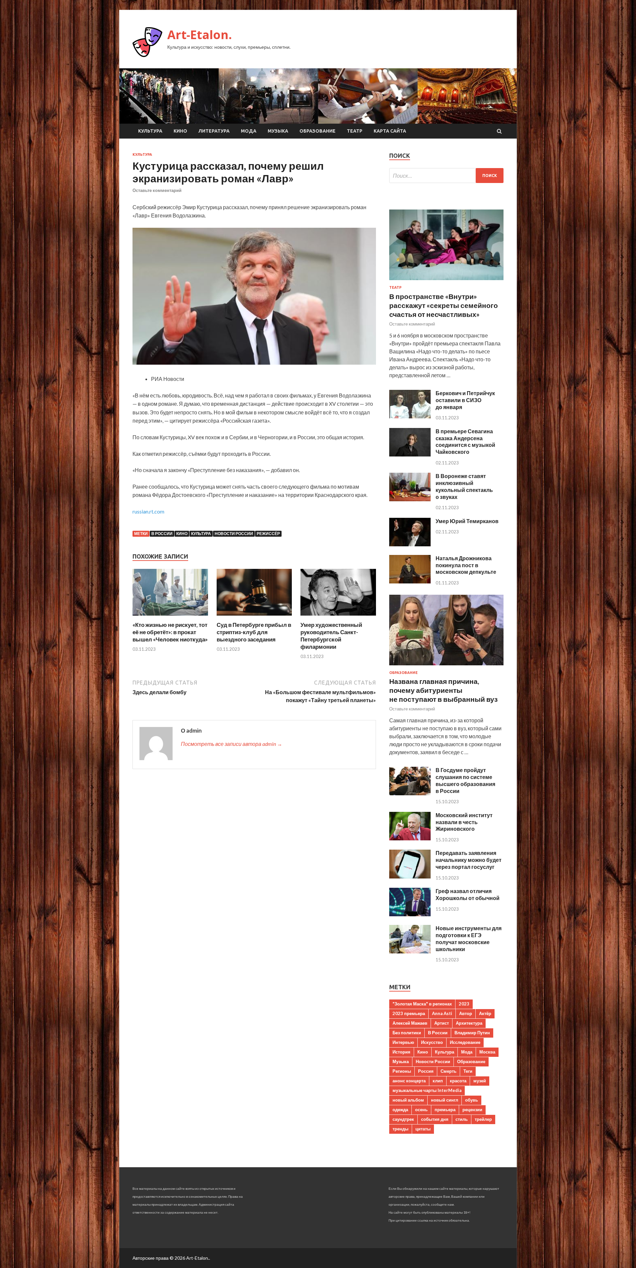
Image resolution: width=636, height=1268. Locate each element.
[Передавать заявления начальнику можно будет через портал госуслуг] (410, 876)
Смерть (448, 1071)
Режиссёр (268, 533)
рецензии (472, 1109)
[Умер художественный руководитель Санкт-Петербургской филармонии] (338, 617)
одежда (400, 1109)
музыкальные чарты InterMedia (427, 1090)
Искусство (432, 1042)
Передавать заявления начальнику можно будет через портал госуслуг (469, 860)
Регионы (402, 1071)
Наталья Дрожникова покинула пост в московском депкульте (466, 565)
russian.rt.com (148, 511)
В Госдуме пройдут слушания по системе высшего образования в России (465, 780)
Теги (467, 1071)
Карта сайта (390, 131)
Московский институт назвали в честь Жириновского (464, 822)
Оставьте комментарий (157, 190)
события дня (435, 1119)
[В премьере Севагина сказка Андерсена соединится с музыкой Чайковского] (410, 454)
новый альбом (408, 1100)
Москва (487, 1052)
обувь (471, 1100)
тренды (400, 1128)
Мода (248, 131)
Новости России (234, 533)
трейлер (483, 1119)
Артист (441, 1023)
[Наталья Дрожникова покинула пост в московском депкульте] (410, 581)
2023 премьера (409, 1013)
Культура (150, 131)
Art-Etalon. (199, 35)
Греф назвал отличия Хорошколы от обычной (468, 894)
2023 (464, 1003)
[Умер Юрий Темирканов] (410, 544)
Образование (317, 131)
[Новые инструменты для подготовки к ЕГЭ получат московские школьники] (410, 951)
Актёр (485, 1013)
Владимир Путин (472, 1032)
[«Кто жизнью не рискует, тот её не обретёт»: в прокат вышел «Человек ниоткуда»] (170, 617)
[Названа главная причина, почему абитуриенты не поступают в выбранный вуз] (446, 666)
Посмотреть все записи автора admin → (231, 744)
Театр (354, 131)
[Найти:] (446, 175)
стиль (461, 1119)
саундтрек (403, 1119)
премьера (445, 1109)
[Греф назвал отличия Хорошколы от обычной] (410, 914)
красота (458, 1080)
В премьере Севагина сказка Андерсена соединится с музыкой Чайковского (465, 441)
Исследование (465, 1042)
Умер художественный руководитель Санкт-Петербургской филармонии (331, 635)
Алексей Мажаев (410, 1023)
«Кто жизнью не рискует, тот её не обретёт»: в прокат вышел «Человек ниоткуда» (170, 632)
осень (421, 1109)
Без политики (407, 1032)
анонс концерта (409, 1080)
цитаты (423, 1128)
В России (162, 533)
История (401, 1052)
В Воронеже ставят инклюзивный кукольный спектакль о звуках (464, 486)
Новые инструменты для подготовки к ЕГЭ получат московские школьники (469, 938)
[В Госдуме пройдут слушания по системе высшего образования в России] (410, 793)
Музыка (278, 131)
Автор (465, 1013)
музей (479, 1080)
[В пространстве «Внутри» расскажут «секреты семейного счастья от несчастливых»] (446, 281)
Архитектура (469, 1023)
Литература (214, 131)
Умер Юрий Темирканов (467, 521)
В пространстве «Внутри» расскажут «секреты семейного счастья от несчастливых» (443, 305)
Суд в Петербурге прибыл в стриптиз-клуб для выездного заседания (254, 632)
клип (438, 1080)
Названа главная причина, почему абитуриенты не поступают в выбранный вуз (443, 690)
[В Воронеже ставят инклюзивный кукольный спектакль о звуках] (410, 499)
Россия (426, 1071)
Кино (180, 131)
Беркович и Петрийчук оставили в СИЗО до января (465, 400)
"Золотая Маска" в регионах (422, 1003)
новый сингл (444, 1100)
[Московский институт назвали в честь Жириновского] (410, 838)
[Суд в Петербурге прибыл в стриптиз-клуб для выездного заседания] (254, 617)
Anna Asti (442, 1013)
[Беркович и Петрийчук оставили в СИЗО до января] (410, 416)
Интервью (403, 1042)
